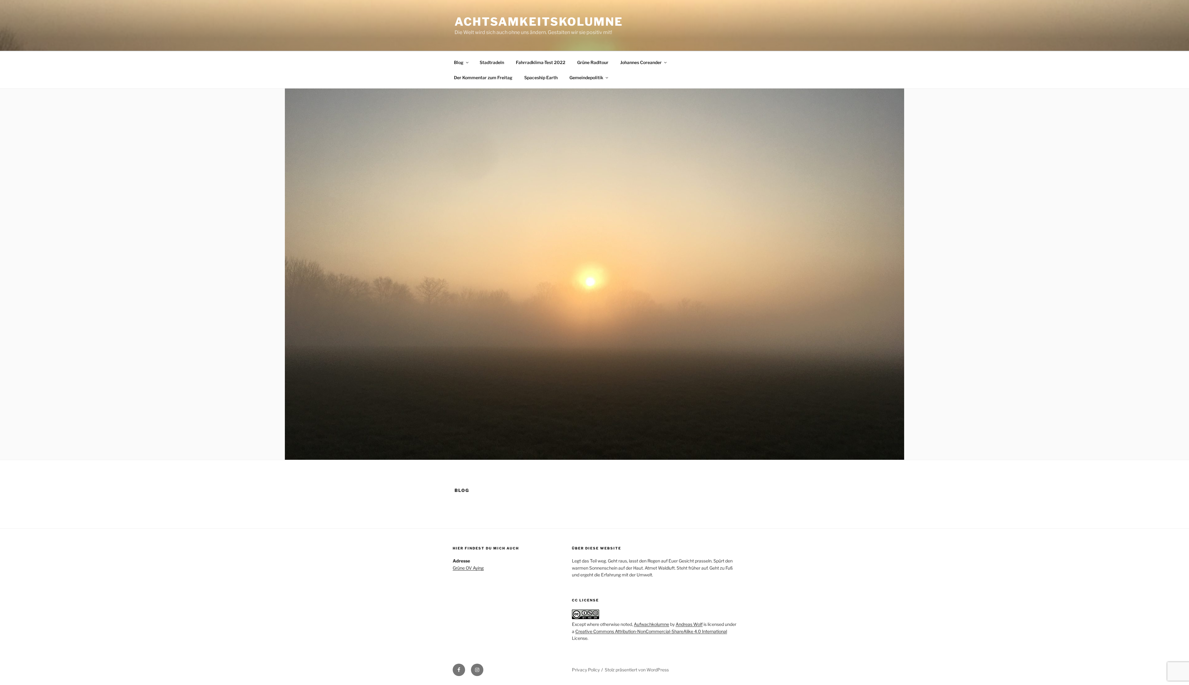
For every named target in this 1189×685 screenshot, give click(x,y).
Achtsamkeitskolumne (539, 21)
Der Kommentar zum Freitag (483, 77)
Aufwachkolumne (651, 624)
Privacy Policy (586, 669)
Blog (459, 62)
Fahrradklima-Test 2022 (540, 62)
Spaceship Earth (541, 77)
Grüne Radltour (592, 62)
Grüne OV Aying (468, 568)
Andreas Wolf (689, 624)
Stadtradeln (492, 62)
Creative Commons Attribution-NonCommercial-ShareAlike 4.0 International (651, 631)
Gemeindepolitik (586, 77)
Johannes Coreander (641, 62)
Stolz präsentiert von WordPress (637, 669)
